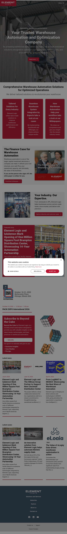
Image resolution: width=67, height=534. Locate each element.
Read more (38, 267)
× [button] (61, 260)
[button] (13, 271)
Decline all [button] (38, 271)
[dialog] (33, 267)
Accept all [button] (52, 271)
